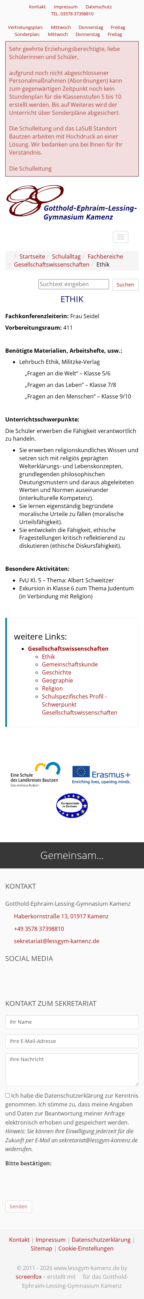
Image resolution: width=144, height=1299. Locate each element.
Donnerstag (91, 27)
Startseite (32, 256)
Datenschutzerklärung (101, 1240)
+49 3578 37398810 (39, 929)
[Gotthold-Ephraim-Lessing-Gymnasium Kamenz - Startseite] (72, 203)
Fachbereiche (105, 256)
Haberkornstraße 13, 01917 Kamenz (61, 916)
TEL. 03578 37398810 (72, 13)
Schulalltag (66, 256)
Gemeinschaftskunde (70, 664)
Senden (19, 1206)
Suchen (125, 284)
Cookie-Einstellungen (86, 1248)
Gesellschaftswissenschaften (51, 264)
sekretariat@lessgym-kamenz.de (56, 941)
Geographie (57, 680)
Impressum (66, 6)
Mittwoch (61, 27)
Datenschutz (99, 6)
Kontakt (37, 6)
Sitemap (41, 1248)
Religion (52, 688)
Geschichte (56, 672)
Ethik (48, 656)
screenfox (29, 1277)
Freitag (118, 27)
